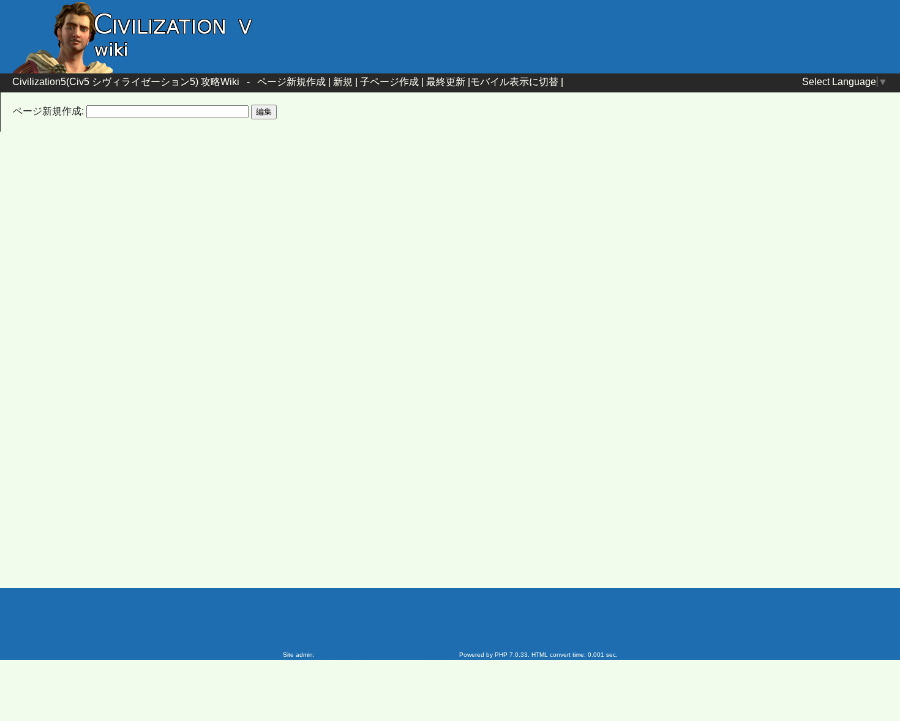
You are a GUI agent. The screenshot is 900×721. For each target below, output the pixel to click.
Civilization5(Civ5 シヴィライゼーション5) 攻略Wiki (125, 82)
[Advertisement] (346, 240)
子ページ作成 (389, 82)
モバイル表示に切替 (514, 82)
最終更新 (445, 82)
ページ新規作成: (48, 111)
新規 (343, 82)
